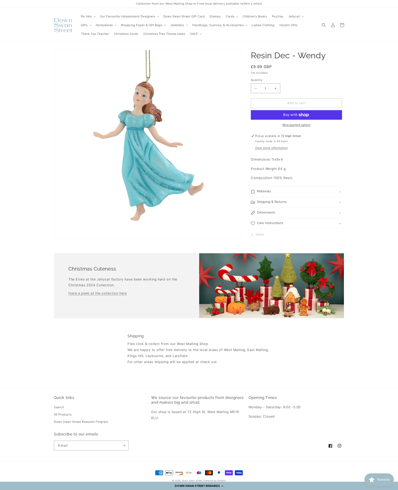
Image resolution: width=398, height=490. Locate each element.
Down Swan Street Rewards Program (81, 421)
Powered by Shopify (214, 480)
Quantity (256, 80)
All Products (63, 414)
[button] (199, 486)
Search (59, 407)
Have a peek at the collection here (97, 293)
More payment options (297, 124)
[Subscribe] (123, 445)
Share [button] (260, 234)
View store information (271, 148)
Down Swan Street (192, 480)
